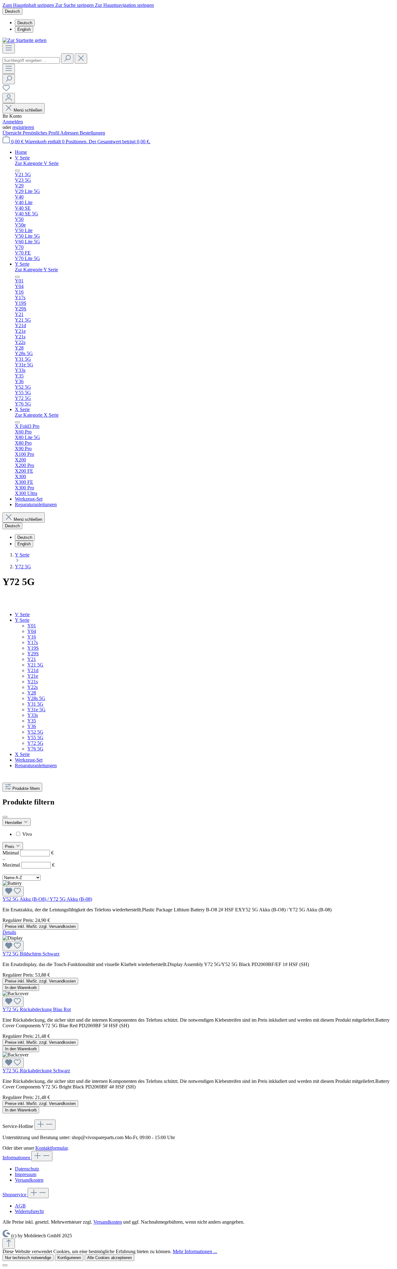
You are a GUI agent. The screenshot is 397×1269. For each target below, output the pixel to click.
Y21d (32, 670)
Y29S (33, 653)
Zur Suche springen (75, 5)
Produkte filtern (26, 788)
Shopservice (15, 1194)
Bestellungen (92, 132)
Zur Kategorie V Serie (37, 163)
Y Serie (22, 620)
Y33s (32, 715)
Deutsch (24, 23)
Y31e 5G (36, 709)
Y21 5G (35, 664)
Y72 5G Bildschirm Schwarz (31, 953)
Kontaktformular (51, 1148)
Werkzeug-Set (28, 760)
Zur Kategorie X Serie (37, 415)
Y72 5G (35, 743)
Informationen (16, 1157)
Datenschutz (27, 1168)
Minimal (28, 852)
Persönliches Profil (41, 132)
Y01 (31, 625)
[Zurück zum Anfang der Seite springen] (8, 1244)
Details (9, 932)
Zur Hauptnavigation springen (124, 5)
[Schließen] (4, 1265)
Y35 (31, 720)
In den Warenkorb (21, 987)
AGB (20, 1205)
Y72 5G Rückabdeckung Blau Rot (36, 1009)
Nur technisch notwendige (28, 1257)
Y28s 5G (36, 698)
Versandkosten (29, 1180)
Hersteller (14, 822)
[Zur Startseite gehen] (24, 40)
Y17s (32, 642)
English (24, 29)
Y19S (33, 648)
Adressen (70, 132)
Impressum (25, 1174)
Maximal (28, 865)
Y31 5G (35, 704)
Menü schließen (28, 110)
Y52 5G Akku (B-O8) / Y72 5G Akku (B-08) (47, 899)
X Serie (22, 754)
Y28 (31, 692)
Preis (10, 846)
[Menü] (8, 48)
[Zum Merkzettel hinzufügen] (13, 891)
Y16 (31, 636)
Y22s (32, 687)
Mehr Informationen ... (195, 1251)
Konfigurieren (69, 1257)
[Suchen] (67, 58)
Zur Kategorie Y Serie (36, 269)
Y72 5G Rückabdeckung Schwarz (36, 1070)
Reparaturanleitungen (36, 765)
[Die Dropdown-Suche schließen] (81, 58)
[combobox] (31, 60)
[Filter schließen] (4, 817)
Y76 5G (35, 748)
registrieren (23, 127)
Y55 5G (35, 737)
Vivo (27, 834)
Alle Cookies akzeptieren (109, 1257)
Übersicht (12, 132)
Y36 (31, 726)
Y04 (31, 631)
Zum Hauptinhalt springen (28, 5)
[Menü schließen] (17, 171)
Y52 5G (35, 732)
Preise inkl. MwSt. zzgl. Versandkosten (40, 926)
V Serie (22, 614)
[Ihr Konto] (8, 98)
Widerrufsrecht (29, 1211)
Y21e (32, 676)
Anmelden (12, 121)
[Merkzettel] (6, 90)
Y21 (31, 659)
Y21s (32, 681)
